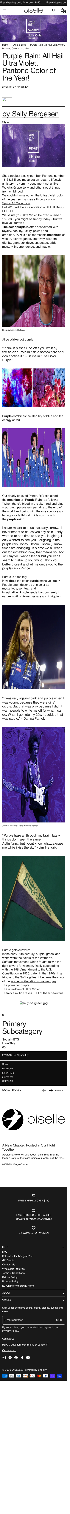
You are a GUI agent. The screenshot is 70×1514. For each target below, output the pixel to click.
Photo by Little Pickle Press (13, 330)
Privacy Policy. (10, 1331)
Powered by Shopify (35, 1370)
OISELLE (17, 1370)
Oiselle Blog (19, 45)
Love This (8, 1043)
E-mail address (13, 1320)
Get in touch (9, 1350)
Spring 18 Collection (16, 203)
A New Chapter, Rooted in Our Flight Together (28, 1147)
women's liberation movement (31, 981)
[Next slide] (51, 1090)
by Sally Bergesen (30, 114)
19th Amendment (25, 969)
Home (5, 45)
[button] (4, 10)
